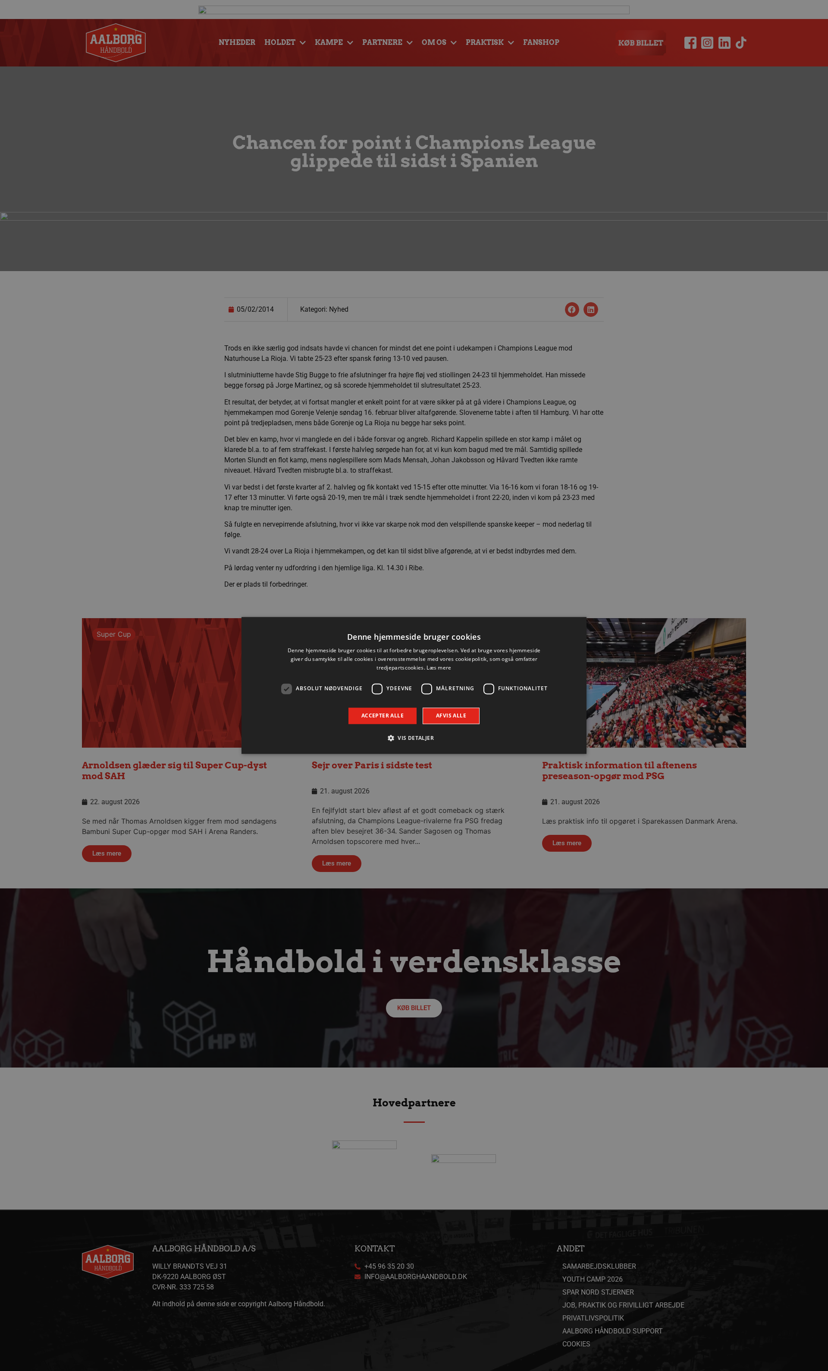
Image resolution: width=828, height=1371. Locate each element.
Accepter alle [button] (382, 715)
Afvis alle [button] (451, 715)
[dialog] (414, 685)
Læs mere (439, 667)
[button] (414, 738)
